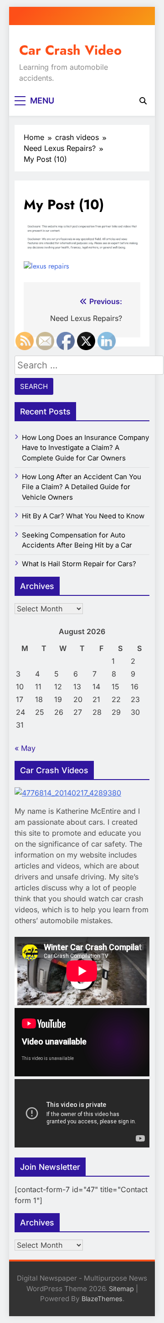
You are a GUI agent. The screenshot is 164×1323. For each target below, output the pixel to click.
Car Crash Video (70, 50)
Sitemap (121, 1288)
